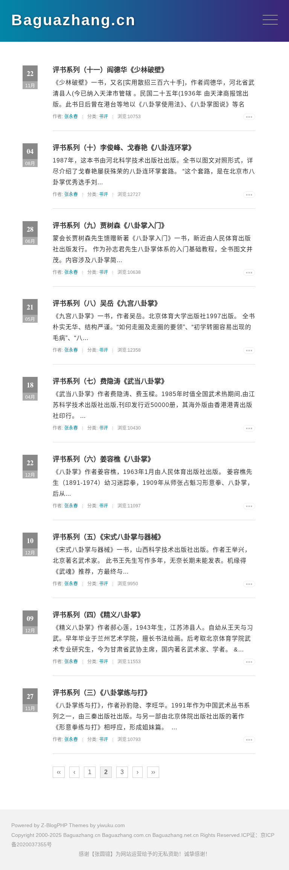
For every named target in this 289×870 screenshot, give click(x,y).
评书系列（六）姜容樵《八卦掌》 (103, 459)
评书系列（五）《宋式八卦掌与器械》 (108, 537)
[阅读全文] (249, 117)
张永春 (71, 116)
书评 (103, 116)
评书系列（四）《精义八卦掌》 (98, 615)
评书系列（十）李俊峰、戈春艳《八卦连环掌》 (124, 148)
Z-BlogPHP (54, 825)
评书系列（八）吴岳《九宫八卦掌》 (107, 303)
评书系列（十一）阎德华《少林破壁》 (110, 70)
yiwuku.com (111, 825)
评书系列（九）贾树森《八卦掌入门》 (110, 225)
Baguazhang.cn (73, 20)
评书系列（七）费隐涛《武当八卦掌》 (110, 381)
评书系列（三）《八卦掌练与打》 (102, 693)
